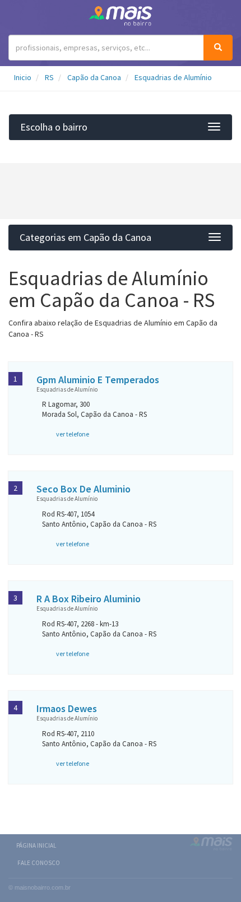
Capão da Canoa (94, 77)
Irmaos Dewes (66, 708)
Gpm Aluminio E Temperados (97, 379)
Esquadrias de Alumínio (173, 77)
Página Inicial (36, 845)
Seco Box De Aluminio (83, 488)
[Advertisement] (120, 191)
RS (49, 77)
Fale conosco (38, 863)
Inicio (22, 77)
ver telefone (72, 434)
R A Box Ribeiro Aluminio (88, 598)
